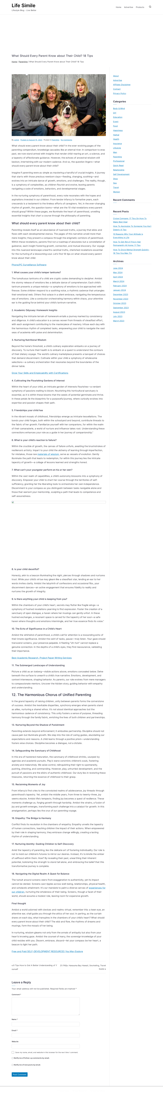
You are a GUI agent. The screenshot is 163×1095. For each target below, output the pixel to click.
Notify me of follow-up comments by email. (32, 1058)
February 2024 (120, 286)
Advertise (128, 7)
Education (117, 117)
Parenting (55, 140)
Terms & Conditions (97, 1091)
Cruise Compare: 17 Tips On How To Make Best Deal (130, 220)
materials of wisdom (48, 454)
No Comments (66, 140)
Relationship (118, 170)
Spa (115, 183)
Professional (118, 161)
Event (115, 121)
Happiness (118, 130)
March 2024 (118, 281)
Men (115, 152)
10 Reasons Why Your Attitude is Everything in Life (128, 236)
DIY (114, 113)
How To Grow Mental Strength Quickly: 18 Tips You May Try (131, 251)
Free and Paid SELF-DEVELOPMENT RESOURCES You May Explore (47, 951)
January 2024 (119, 290)
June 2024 (118, 268)
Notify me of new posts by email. (27, 1065)
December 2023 (120, 294)
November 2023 (120, 299)
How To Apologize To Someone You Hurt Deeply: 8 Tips (132, 228)
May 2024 (117, 272)
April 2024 (118, 277)
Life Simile (23, 5)
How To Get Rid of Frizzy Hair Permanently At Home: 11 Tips (127, 243)
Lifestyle (117, 148)
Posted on (31, 140)
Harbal (116, 135)
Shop (115, 179)
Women (116, 192)
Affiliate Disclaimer (122, 84)
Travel (116, 187)
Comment (16, 994)
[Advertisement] (81, 36)
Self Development (121, 174)
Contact (117, 89)
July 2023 (117, 316)
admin (16, 140)
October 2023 (119, 303)
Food (115, 126)
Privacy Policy (119, 93)
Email (15, 1030)
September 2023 (121, 307)
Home (118, 7)
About (116, 76)
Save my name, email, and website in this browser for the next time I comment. (46, 1052)
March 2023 (118, 321)
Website (15, 1041)
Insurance (117, 143)
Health (116, 139)
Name (15, 1019)
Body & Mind (119, 108)
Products (140, 7)
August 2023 (119, 312)
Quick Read (118, 165)
